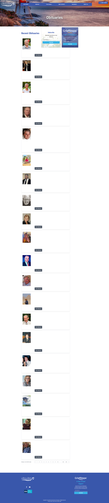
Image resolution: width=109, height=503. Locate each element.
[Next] (69, 462)
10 (57, 461)
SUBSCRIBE (51, 42)
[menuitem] (26, 4)
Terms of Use (55, 501)
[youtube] (30, 487)
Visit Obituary (38, 55)
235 (66, 461)
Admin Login (59, 501)
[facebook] (27, 487)
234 (63, 461)
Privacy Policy (50, 501)
